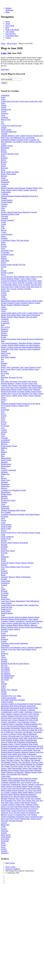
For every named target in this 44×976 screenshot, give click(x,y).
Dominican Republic (21, 196)
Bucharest (4, 573)
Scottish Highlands (14, 750)
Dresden (4, 303)
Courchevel (5, 281)
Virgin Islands (6, 837)
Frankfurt (10, 303)
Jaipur (31, 345)
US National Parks (20, 815)
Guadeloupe (5, 323)
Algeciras (4, 617)
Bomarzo (10, 383)
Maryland (4, 794)
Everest (3, 267)
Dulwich (4, 718)
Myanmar (4, 498)
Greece (3, 311)
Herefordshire (6, 728)
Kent (2, 412)
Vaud (23, 649)
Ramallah (4, 547)
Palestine (4, 545)
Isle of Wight (5, 732)
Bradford (23, 708)
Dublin (30, 369)
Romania (4, 571)
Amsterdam (11, 510)
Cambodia (4, 180)
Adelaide (4, 136)
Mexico (3, 468)
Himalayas (4, 329)
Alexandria (5, 250)
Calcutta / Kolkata (7, 345)
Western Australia (35, 142)
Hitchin (23, 728)
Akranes (4, 339)
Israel (3, 375)
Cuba (3, 228)
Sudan (3, 637)
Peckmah (4, 553)
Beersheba (4, 377)
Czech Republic (6, 234)
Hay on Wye (5, 327)
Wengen (28, 649)
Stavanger (24, 533)
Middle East (5, 474)
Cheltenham (28, 712)
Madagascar (5, 442)
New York (35, 800)
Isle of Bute (34, 728)
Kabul (3, 97)
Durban (12, 601)
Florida (30, 786)
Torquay (4, 768)
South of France (20, 287)
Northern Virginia (14, 805)
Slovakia (15, 265)
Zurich (34, 649)
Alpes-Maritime (19, 277)
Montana (34, 796)
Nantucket (11, 798)
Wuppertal (25, 305)
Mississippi (32, 794)
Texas (11, 813)
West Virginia (14, 819)
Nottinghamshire (31, 742)
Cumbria (4, 716)
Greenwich (5, 321)
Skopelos (22, 317)
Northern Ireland (19, 740)
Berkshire (22, 706)
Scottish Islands (26, 750)
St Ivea (32, 756)
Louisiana (13, 792)
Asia (2, 123)
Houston (33, 788)
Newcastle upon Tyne (16, 736)
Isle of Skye (39, 730)
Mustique (4, 496)
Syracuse (14, 393)
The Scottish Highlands (24, 764)
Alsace (27, 277)
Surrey (39, 758)
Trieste (40, 393)
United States (5, 776)
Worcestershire (11, 774)
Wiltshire (27, 772)
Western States (25, 819)
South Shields (12, 754)
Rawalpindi (24, 543)
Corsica (33, 279)
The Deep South (19, 813)
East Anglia (17, 718)
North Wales (23, 738)
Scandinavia (5, 583)
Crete (24, 313)
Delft (18, 510)
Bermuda (4, 158)
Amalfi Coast (26, 381)
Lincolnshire (37, 732)
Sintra (18, 567)
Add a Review (10, 34)
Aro (2, 121)
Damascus (4, 653)
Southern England (7, 756)
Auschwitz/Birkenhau (8, 132)
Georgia (4, 295)
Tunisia (3, 686)
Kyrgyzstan (5, 426)
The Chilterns (25, 760)
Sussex (3, 760)
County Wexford (22, 369)
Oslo (19, 533)
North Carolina (14, 803)
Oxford (16, 744)
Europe (3, 263)
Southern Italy (6, 393)
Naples (19, 389)
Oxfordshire (24, 744)
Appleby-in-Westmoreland (17, 704)
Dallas (3, 786)
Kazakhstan (5, 410)
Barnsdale (37, 704)
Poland (3, 561)
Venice (25, 395)
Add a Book (9, 32)
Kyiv (11, 696)
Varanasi (4, 351)
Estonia (3, 256)
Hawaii (18, 788)
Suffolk (25, 758)
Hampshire (19, 724)
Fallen (4, 53)
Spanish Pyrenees (7, 629)
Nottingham (21, 742)
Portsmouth (12, 748)
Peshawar (16, 543)
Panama (4, 549)
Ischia (20, 385)
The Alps (22, 265)
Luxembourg (5, 440)
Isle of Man (5, 373)
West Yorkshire (13, 770)
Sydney (26, 140)
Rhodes (3, 317)
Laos (2, 428)
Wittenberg (17, 305)
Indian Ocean (5, 353)
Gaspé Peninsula (19, 188)
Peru (2, 555)
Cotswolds (23, 714)
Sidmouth (24, 752)
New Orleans (26, 800)
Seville (27, 627)
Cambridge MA (14, 782)
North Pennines (12, 738)
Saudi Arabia (5, 581)
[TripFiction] (12, 4)
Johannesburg (20, 601)
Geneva (23, 647)
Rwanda (4, 579)
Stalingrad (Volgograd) (9, 635)
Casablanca (5, 490)
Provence (38, 285)
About (7, 24)
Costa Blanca (19, 621)
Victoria (25, 142)
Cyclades (29, 313)
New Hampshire (7, 800)
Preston (19, 748)
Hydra (8, 315)
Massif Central (6, 460)
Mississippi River (7, 796)
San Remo (20, 391)
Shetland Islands (7, 752)
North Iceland (21, 339)
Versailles (27, 289)
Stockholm (24, 643)
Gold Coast (9, 138)
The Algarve (25, 567)
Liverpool (4, 734)
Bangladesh (5, 148)
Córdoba (11, 621)
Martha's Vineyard (34, 792)
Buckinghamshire (7, 710)
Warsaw (24, 563)
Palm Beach (18, 807)
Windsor (34, 772)
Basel (3, 647)
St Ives (3, 633)
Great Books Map (11, 36)
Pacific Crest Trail (7, 807)
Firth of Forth (33, 720)
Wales (9, 768)
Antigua (4, 196)
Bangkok (4, 663)
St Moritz (4, 649)
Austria (3, 144)
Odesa (19, 696)
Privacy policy (10, 867)
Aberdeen (4, 704)
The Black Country (13, 760)
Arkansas (4, 780)
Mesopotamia (5, 466)
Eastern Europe (6, 265)
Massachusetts (6, 458)
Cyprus (3, 232)
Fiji (2, 269)
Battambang (5, 182)
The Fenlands (35, 760)
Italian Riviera (36, 385)
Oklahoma (29, 805)
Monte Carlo (5, 480)
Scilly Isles (39, 748)
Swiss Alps (12, 649)
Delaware (9, 786)
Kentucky (21, 790)
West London (33, 768)
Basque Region (14, 619)
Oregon (35, 805)
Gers (9, 283)
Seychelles (4, 593)
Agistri (8, 313)
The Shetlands (38, 764)
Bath (11, 706)
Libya (3, 436)
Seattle (3, 811)
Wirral (40, 772)
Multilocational (6, 494)
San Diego (24, 809)
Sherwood (36, 750)
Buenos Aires (5, 119)
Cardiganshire (6, 192)
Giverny (14, 283)
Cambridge (31, 710)
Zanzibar (4, 851)
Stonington (32, 811)
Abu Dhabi (5, 700)
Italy (2, 379)
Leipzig (37, 303)
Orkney (11, 744)
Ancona (34, 381)
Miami (10, 794)
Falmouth (21, 720)
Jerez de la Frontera (30, 623)
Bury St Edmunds (20, 710)
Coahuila (4, 470)
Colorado (30, 784)
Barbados (10, 196)
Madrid (15, 625)
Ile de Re (21, 283)
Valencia (17, 629)
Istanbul (4, 690)
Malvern (25, 734)
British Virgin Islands (8, 174)
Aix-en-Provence (7, 277)
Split (2, 226)
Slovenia (4, 597)
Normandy (27, 285)
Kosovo (4, 422)
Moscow (12, 577)
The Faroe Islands (22, 240)
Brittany (17, 279)
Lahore (9, 543)
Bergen (3, 533)
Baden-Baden (6, 301)
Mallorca (4, 452)
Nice (20, 285)
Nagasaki (7, 406)
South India (5, 349)
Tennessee (4, 813)
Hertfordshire (16, 728)
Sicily (39, 391)
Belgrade (4, 591)
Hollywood (26, 788)
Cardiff (15, 712)
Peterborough (31, 746)
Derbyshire (19, 716)
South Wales (22, 754)
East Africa (15, 101)
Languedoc (29, 283)
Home (7, 21)
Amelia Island (18, 778)
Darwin (29, 136)
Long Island (37, 790)
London (19, 734)
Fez (10, 490)
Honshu (19, 404)
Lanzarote (8, 625)
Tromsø (37, 533)
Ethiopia (4, 258)
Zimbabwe (5, 853)
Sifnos (16, 317)
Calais (22, 279)
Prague (3, 236)
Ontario (8, 190)
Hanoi (3, 835)
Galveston (36, 786)
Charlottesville (15, 784)
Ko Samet (19, 663)
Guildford (4, 724)
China (3, 210)
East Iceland (11, 339)
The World (5, 680)
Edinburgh (34, 718)
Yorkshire (24, 774)
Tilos (27, 317)
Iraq (2, 361)
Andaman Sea (6, 109)
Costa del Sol (29, 621)
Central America (7, 200)
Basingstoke (5, 706)
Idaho (39, 788)
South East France (7, 287)
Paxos (28, 315)
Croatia (3, 224)
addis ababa (5, 260)
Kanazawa (26, 404)
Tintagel (39, 766)
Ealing (10, 718)
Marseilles (8, 285)
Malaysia (4, 444)
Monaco (16, 285)
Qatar (3, 569)
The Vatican (33, 393)
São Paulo (15, 172)
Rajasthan (29, 347)
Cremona (4, 385)
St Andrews (26, 756)
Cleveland (4, 216)
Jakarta (6, 357)
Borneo (3, 164)
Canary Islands (33, 619)
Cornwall (15, 714)
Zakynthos (33, 317)
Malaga (21, 625)
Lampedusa (23, 387)
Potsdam (10, 305)
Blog (7, 28)
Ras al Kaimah (19, 700)
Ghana (3, 307)
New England (36, 798)
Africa (3, 99)
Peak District (33, 744)
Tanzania (4, 659)
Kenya (3, 414)
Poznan (18, 563)
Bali (2, 357)
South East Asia (15, 125)
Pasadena (26, 807)
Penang (14, 446)
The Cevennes (11, 289)
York (19, 774)
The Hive (14, 762)
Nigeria (3, 520)
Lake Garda (14, 387)
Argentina (4, 117)
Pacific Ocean (6, 539)
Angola (3, 111)
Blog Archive (12, 43)
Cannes (27, 279)
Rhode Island (15, 809)
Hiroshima (4, 404)
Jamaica (4, 400)
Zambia (3, 849)
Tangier (23, 490)
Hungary (4, 333)
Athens (14, 313)
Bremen (40, 301)
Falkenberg (5, 643)
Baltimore (17, 780)
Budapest (4, 335)
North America (6, 524)
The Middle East (7, 678)
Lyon (3, 285)
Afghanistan (5, 95)
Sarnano (34, 391)
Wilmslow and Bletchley (15, 772)
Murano (14, 389)
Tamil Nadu (14, 349)
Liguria (34, 387)
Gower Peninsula (23, 722)
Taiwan (3, 657)
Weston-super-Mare (26, 770)
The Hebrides (6, 762)
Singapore (4, 595)
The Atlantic (5, 668)
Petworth (40, 746)
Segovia (21, 627)
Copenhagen (5, 240)
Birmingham (31, 706)
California (4, 782)
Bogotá (3, 220)
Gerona (9, 623)
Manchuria (26, 212)
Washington (11, 817)
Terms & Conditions (12, 869)
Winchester (5, 841)
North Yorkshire (6, 740)
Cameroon (4, 184)
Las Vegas (28, 790)
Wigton (3, 772)
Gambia (4, 293)
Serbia (3, 589)
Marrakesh (16, 490)
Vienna (10, 146)
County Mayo (10, 369)
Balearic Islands (33, 617)
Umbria (14, 395)
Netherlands (5, 508)
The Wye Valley (29, 766)
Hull (28, 728)
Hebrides (34, 726)
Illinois (3, 790)
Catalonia (4, 621)
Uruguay (4, 823)
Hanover (31, 303)
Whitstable (37, 770)
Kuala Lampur (6, 446)
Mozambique (5, 492)
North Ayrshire (6, 526)
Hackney (11, 724)
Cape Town (5, 601)
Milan (40, 387)
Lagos (3, 522)
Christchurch (12, 514)
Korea (3, 418)
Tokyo (26, 406)
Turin (3, 395)
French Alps (32, 281)
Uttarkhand (36, 349)
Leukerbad (38, 647)
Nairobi (3, 416)
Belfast (16, 706)
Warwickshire (17, 768)
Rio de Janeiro (6, 172)
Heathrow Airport (24, 726)
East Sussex (25, 718)
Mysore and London (8, 500)
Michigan (4, 472)
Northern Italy (28, 389)
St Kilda (39, 756)
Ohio (23, 805)
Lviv (14, 696)
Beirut (3, 434)
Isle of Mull (30, 730)
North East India (20, 347)
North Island (29, 514)
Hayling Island (12, 726)
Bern (7, 647)
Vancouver (33, 190)
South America (6, 603)
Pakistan (4, 541)
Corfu (19, 313)
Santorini (10, 317)
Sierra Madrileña (36, 627)
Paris (33, 285)
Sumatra (13, 357)
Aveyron (39, 277)
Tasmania (32, 140)
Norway (4, 530)
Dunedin (21, 514)
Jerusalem (12, 377)
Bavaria (29, 301)
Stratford (4, 758)
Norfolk (27, 736)
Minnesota (24, 794)
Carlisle (21, 712)
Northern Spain (12, 627)
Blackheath (5, 708)
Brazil (3, 170)
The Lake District (24, 762)
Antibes (33, 277)
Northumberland (31, 740)
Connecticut (39, 784)
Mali (2, 450)
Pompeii (4, 391)
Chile (3, 208)
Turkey (3, 688)
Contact (8, 38)
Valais (18, 649)
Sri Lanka (4, 631)
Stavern (31, 533)
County (3, 222)
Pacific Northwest (7, 537)
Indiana (9, 790)
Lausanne (30, 647)
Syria (3, 651)
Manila (3, 559)
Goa (26, 345)
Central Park (5, 784)
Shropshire (17, 752)
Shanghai (4, 214)
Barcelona (4, 619)
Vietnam (4, 833)
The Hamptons (30, 813)
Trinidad (4, 198)
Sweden (4, 641)
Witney (3, 774)
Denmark (4, 238)
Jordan (3, 408)
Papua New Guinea (8, 551)
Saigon (8, 835)
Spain (3, 615)
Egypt (3, 248)
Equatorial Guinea (7, 254)
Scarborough (30, 748)
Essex (9, 720)
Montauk (4, 798)
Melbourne (17, 138)
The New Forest (37, 762)
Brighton (30, 708)
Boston (33, 780)
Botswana (4, 168)
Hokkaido (12, 404)
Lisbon (7, 567)
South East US (6, 609)
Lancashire (18, 732)
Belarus (3, 150)
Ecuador (4, 246)
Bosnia (3, 166)
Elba (9, 385)
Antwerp (4, 154)
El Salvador (5, 252)
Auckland (4, 514)
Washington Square (23, 817)
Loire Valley (37, 283)
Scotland (4, 585)
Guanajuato (12, 470)
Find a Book (9, 26)
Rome (14, 391)
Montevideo (5, 486)
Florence (15, 385)
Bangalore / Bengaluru (18, 343)
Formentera (39, 621)
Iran (2, 359)
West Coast (5, 819)
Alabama (4, 778)
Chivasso (24, 383)
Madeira (13, 567)
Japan (3, 402)
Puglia (9, 391)
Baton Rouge (25, 780)
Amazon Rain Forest (8, 605)
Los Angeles (5, 792)
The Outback (17, 142)
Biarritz (3, 279)
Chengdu (10, 212)
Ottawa (14, 190)
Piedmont (36, 389)
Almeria (17, 617)
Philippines (5, 557)
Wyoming (12, 821)
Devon (25, 716)
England (4, 720)
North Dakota (25, 803)
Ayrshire (30, 704)
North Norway (12, 533)
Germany (4, 299)
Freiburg (17, 303)
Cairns (17, 136)
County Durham (33, 714)
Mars (3, 456)
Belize (3, 156)
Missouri (17, 796)
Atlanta (10, 780)
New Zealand (6, 512)
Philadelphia (5, 809)
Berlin (34, 301)
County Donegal (29, 367)
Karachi (4, 543)
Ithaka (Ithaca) (16, 315)
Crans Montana (14, 647)
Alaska (10, 778)
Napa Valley (20, 798)
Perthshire (22, 746)
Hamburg (24, 303)
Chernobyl (4, 577)
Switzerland (5, 645)
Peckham (4, 746)
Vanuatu (4, 829)
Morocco (4, 488)
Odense (13, 240)
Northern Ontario (32, 188)
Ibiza (20, 623)
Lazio (29, 387)
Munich (3, 305)
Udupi (29, 349)
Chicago (4, 206)
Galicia (3, 623)
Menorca (34, 625)
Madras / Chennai (7, 347)
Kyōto (32, 404)
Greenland (4, 319)
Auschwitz (5, 563)
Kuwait (3, 424)
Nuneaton (4, 744)
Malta (3, 454)
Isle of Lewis (12, 730)
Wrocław (30, 563)
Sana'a (3, 847)
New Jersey (17, 800)
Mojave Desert (25, 796)
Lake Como (5, 387)
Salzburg (4, 146)
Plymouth (4, 748)
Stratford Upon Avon (15, 758)
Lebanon (4, 432)
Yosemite (19, 821)
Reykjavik (30, 339)
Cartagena (10, 220)
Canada (3, 186)
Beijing (3, 212)
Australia (4, 134)
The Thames (5, 766)
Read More (5, 69)
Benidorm (23, 619)
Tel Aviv (19, 377)
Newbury (4, 736)
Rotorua (37, 514)
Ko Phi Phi (12, 663)
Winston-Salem (35, 819)
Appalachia (27, 778)
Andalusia (24, 617)
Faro (2, 567)
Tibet (3, 682)
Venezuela (4, 831)
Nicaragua (4, 516)
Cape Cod (35, 782)
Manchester (33, 734)
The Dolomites (23, 393)
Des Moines (17, 786)
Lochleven (12, 734)
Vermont (34, 815)
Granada (15, 623)
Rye (24, 748)
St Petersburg (25, 577)
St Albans (17, 756)
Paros (24, 315)
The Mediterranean (7, 676)
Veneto (19, 395)
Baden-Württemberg (18, 301)
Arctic (3, 115)
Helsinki (4, 273)
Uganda (4, 692)
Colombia (4, 218)
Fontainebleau (22, 281)
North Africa (24, 101)
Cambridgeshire (6, 712)
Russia (3, 575)
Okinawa (14, 406)
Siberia (18, 577)
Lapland (10, 273)
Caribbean (4, 194)
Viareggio (37, 395)
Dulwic (3, 244)
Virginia (4, 817)
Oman (3, 535)
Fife (26, 720)
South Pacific (5, 611)
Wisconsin (4, 821)
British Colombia (7, 188)
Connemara (15, 367)
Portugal (4, 565)
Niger (3, 518)
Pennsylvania (35, 807)
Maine (20, 792)
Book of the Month (12, 30)
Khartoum (4, 639)
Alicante (11, 617)
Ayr (2, 587)
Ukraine (4, 694)
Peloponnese (35, 315)
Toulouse (20, 289)
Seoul (3, 420)
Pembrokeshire (13, 746)
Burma (3, 178)
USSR (3, 827)
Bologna (4, 162)
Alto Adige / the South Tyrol (11, 381)
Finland (3, 271)
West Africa (5, 839)
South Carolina (11, 811)
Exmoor (15, 720)
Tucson (10, 815)
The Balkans (5, 670)
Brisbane (11, 136)
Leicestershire (27, 732)
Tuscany (8, 395)
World (3, 843)
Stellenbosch (34, 601)
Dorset (31, 716)
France (3, 275)
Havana (3, 230)
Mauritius (4, 462)
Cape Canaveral (25, 782)
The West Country (16, 766)
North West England (35, 738)
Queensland (5, 140)
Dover (36, 716)
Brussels (11, 154)
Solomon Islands (7, 613)
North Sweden (14, 643)
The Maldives (6, 674)
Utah (28, 815)
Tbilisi (3, 297)
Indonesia (4, 355)
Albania (4, 105)
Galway (36, 369)
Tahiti (3, 655)
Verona (30, 395)
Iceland (3, 337)
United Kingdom (7, 702)
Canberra (23, 136)
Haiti (2, 325)
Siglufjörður (39, 339)
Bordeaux (10, 279)
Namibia (4, 502)
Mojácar (4, 627)
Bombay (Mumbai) (33, 343)
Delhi (16, 345)
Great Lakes (11, 788)
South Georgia (6, 130)
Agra (3, 343)
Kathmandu (5, 506)
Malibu (25, 792)
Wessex (25, 768)
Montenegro (5, 484)
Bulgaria (4, 176)
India (3, 341)
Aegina (3, 313)
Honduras (4, 331)
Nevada (27, 798)
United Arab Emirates (8, 698)
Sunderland (33, 758)
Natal (28, 601)
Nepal (3, 504)
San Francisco (33, 809)
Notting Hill (12, 742)
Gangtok (22, 345)
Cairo (11, 250)
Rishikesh (37, 347)
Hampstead (27, 724)
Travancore (23, 349)
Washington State (36, 817)
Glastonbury (12, 722)
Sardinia (28, 391)
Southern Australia (16, 140)
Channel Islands (6, 202)
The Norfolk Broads (8, 764)
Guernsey (4, 204)
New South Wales (28, 138)
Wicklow (4, 371)
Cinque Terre (32, 383)
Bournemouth (14, 708)
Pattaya (26, 663)
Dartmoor (11, 716)
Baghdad (4, 363)
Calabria (17, 383)
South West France (33, 287)
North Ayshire (6, 528)
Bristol (35, 708)
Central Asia (5, 125)
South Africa (33, 101)
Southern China (13, 214)
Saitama (21, 406)
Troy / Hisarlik (12, 690)
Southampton (31, 754)
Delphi (35, 313)
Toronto (26, 190)
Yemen (3, 845)
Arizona (34, 778)
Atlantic (4, 128)
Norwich (4, 742)
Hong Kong (18, 212)
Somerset (31, 752)
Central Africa (6, 101)
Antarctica (4, 113)
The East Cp (5, 672)
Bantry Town (5, 367)
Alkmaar (4, 510)
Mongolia (4, 482)
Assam (7, 343)
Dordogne (13, 281)
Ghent (16, 154)
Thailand (4, 661)
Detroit (24, 786)
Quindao (34, 212)
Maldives (4, 448)
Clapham (8, 714)
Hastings (35, 724)
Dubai (3, 242)
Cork (21, 367)
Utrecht (22, 510)
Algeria (3, 107)
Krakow (12, 563)
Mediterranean (6, 464)
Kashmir (37, 345)
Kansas (14, 790)
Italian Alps (27, 385)
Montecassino (6, 389)
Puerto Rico (34, 196)
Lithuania (4, 438)
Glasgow (4, 309)
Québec (20, 190)
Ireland (3, 365)
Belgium (4, 152)
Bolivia (3, 160)
